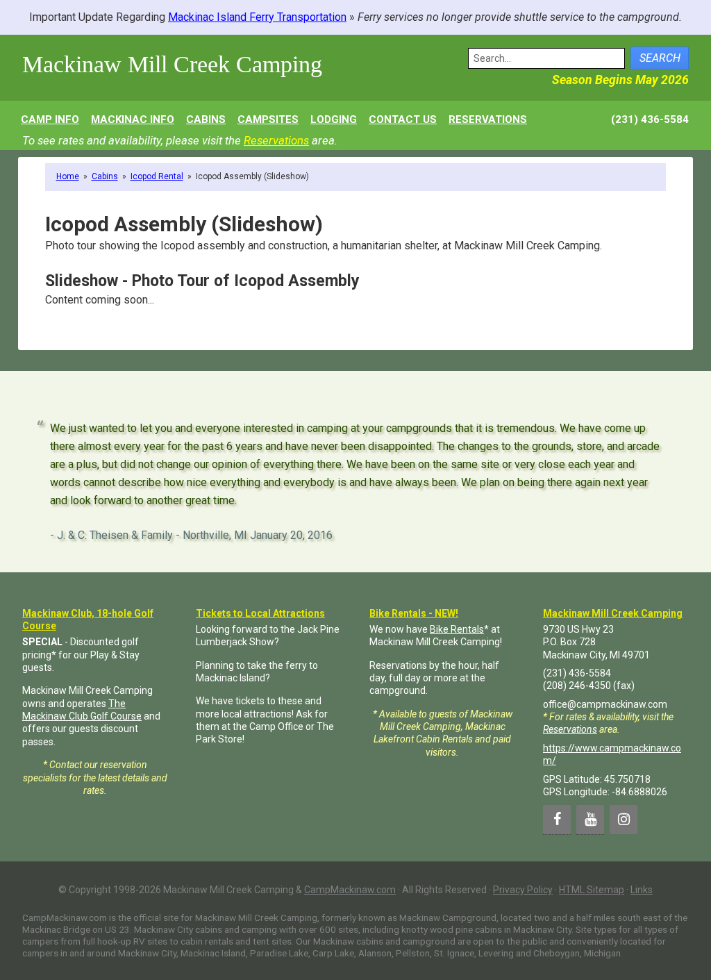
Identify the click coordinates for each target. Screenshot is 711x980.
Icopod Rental (157, 176)
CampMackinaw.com (350, 889)
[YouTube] (590, 819)
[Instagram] (623, 819)
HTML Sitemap (591, 889)
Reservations (276, 140)
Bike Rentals (457, 629)
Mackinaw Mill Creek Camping (172, 64)
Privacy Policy (523, 889)
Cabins (105, 176)
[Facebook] (557, 819)
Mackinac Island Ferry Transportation (257, 17)
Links (641, 889)
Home (67, 176)
